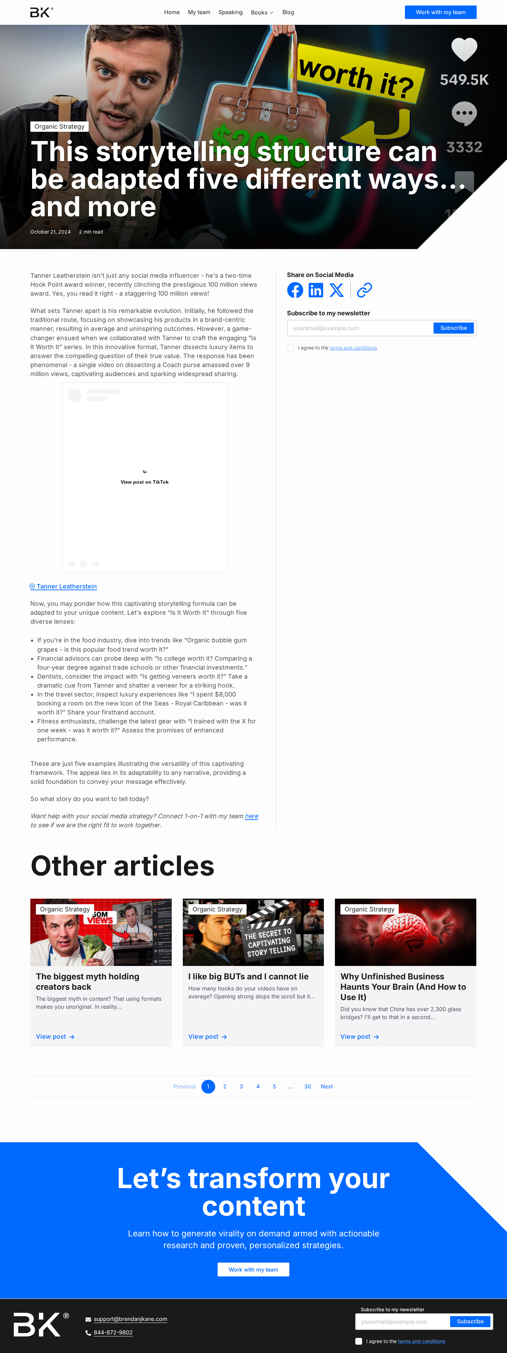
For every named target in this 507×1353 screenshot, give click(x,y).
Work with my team (441, 12)
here (251, 816)
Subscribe (453, 327)
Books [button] (259, 12)
